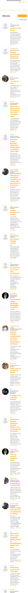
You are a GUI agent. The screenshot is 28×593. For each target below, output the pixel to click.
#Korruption (13, 399)
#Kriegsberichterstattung (16, 336)
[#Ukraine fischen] (22, 16)
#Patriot (19, 137)
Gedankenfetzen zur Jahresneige (15, 492)
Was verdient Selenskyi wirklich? (14, 244)
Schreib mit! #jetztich (21, 8)
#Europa (12, 172)
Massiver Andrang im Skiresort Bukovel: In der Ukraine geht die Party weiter (15, 433)
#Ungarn (12, 374)
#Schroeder (17, 25)
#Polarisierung (13, 488)
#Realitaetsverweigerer (15, 515)
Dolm (11, 76)
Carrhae (12, 573)
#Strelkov (12, 211)
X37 (11, 208)
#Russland (12, 513)
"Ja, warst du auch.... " (14, 82)
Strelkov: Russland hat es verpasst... (15, 215)
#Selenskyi (12, 240)
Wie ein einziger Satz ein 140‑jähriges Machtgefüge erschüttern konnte (15, 307)
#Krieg (12, 104)
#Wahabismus (13, 299)
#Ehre (18, 488)
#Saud (15, 298)
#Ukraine (12, 26)
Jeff (11, 23)
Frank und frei (13, 485)
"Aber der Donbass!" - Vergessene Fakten (14, 464)
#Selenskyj (12, 400)
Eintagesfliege (13, 296)
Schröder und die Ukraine (15, 29)
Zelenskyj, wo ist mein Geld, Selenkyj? (15, 405)
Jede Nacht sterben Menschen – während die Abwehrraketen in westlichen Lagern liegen (15, 145)
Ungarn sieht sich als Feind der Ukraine (14, 378)
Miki (11, 396)
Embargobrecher (14, 48)
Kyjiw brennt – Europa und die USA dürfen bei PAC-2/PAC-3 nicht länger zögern (15, 111)
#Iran (16, 337)
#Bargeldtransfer (14, 268)
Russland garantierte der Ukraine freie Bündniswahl (15, 55)
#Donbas (12, 459)
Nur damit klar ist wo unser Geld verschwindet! (15, 274)
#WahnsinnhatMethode (15, 176)
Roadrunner (13, 237)
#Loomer (12, 79)
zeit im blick (13, 371)
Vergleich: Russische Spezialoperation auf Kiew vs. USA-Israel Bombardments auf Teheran (15, 345)
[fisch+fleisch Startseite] (14, 5)
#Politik (12, 25)
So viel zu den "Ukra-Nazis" (14, 578)
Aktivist (12, 101)
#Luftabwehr (13, 137)
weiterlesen (13, 44)
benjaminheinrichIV (15, 329)
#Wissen (12, 50)
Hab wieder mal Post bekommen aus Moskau (15, 519)
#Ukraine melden (23, 19)
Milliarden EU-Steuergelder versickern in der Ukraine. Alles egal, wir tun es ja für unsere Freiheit (15, 184)
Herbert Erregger (14, 169)
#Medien (12, 330)
